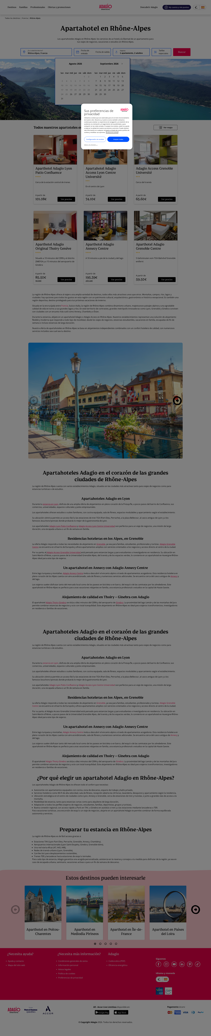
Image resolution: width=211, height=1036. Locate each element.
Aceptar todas (118, 139)
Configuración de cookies (95, 139)
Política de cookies (112, 132)
